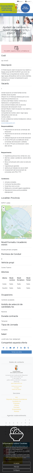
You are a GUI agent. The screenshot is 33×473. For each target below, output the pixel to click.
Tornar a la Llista (16, 352)
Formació (16, 407)
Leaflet (16, 238)
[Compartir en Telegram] (3, 348)
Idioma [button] (20, 1)
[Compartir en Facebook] (17, 348)
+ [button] (3, 207)
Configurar (16, 470)
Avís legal (16, 387)
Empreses (16, 403)
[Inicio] (16, 7)
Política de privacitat (17, 386)
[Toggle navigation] (2, 14)
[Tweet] (14, 348)
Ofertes (16, 405)
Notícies (16, 411)
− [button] (3, 210)
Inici (16, 397)
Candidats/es (16, 401)
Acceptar (16, 463)
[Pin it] (24, 348)
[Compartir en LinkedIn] (21, 348)
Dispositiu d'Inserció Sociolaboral (16, 399)
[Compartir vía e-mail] (10, 348)
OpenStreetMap (23, 238)
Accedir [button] (29, 1)
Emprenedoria (16, 409)
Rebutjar (16, 467)
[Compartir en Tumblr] (28, 348)
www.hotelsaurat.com (8, 123)
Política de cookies (16, 389)
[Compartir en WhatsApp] (7, 348)
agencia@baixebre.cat (16, 383)
